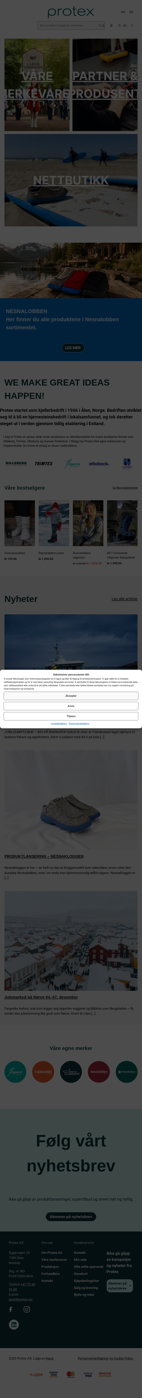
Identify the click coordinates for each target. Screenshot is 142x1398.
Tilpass (71, 716)
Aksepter (71, 696)
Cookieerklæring (59, 723)
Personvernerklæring (79, 723)
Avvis (71, 706)
